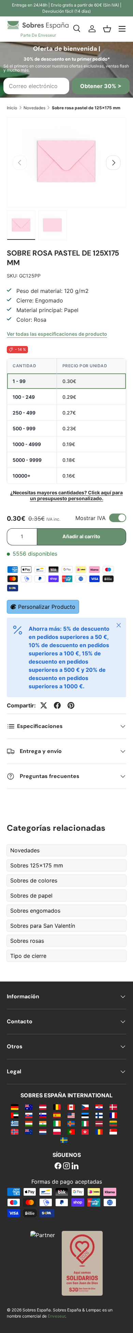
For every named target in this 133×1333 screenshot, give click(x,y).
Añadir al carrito (81, 536)
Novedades (34, 107)
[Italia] (85, 1123)
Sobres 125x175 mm (36, 865)
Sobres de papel (31, 895)
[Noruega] (14, 1131)
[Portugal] (71, 1131)
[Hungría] (28, 1123)
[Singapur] (113, 1131)
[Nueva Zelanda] (28, 1131)
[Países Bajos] (42, 1131)
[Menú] (122, 28)
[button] (107, 28)
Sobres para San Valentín (42, 925)
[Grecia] (14, 1123)
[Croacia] (99, 1106)
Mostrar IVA (90, 518)
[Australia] (28, 1106)
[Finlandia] (99, 1115)
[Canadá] (71, 1106)
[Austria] (42, 1106)
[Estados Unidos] (71, 1115)
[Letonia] (99, 1123)
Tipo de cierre (28, 955)
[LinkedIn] (75, 1166)
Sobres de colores (33, 880)
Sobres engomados (35, 910)
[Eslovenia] (42, 1115)
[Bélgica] (56, 1106)
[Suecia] (64, 1139)
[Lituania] (113, 1123)
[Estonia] (85, 1115)
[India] (42, 1123)
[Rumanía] (99, 1131)
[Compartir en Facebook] (57, 705)
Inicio (12, 107)
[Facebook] (58, 1166)
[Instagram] (66, 1166)
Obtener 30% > (100, 86)
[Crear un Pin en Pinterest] (71, 705)
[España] (56, 1115)
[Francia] (113, 1115)
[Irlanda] (56, 1123)
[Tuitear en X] (43, 705)
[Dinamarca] (113, 1106)
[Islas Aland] (71, 1123)
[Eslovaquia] (28, 1115)
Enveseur (56, 1316)
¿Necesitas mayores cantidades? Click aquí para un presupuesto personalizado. (66, 495)
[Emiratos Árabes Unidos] (14, 1115)
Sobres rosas (27, 940)
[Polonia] (56, 1131)
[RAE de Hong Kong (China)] (85, 1131)
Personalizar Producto (46, 606)
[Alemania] (14, 1106)
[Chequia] (85, 1106)
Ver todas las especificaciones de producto (57, 334)
